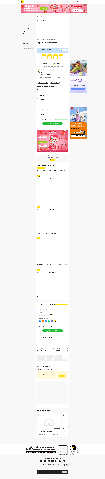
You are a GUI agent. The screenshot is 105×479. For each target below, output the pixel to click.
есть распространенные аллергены (60, 360)
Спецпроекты (26, 18)
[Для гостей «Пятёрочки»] (33, 31)
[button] (37, 344)
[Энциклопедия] (33, 28)
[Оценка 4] (45, 315)
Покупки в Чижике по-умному (27, 37)
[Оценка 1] (39, 315)
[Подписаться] (59, 415)
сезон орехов (49, 360)
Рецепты (25, 15)
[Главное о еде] (33, 25)
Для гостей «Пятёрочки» (26, 31)
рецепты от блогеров (58, 358)
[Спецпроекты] (33, 19)
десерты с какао (50, 358)
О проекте (25, 43)
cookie (60, 472)
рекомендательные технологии (53, 472)
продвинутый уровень (41, 360)
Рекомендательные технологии (51, 465)
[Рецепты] (33, 16)
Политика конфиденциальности (49, 464)
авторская (40, 72)
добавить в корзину (54, 123)
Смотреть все (65, 411)
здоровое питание (59, 356)
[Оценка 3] (43, 315)
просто (43, 356)
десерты (39, 356)
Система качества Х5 (27, 40)
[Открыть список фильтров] (64, 1)
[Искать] (67, 2)
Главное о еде (26, 25)
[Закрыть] (68, 464)
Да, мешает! (52, 159)
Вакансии (43, 465)
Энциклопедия (26, 28)
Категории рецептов (60, 465)
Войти (61, 376)
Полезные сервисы (27, 22)
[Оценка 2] (41, 315)
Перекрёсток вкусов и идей (26, 34)
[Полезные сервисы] (33, 22)
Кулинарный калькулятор (42, 82)
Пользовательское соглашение (59, 464)
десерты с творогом (41, 358)
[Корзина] (77, 1)
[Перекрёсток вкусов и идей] (33, 34)
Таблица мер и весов (54, 82)
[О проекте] (33, 43)
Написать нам (53, 468)
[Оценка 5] (46, 315)
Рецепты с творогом (50, 356)
